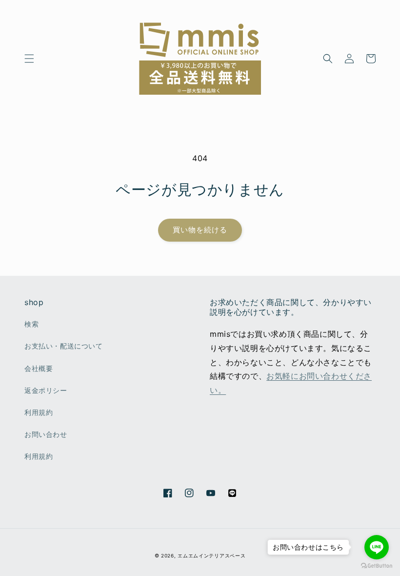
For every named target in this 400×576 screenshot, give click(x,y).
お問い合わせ (45, 434)
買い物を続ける (200, 229)
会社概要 (38, 368)
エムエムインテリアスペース (211, 555)
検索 (31, 324)
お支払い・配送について (63, 346)
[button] (29, 58)
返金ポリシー (45, 390)
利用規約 (38, 412)
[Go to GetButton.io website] (376, 566)
